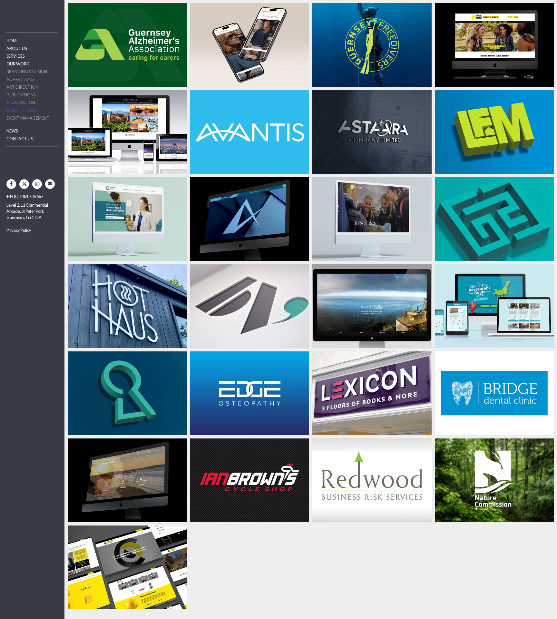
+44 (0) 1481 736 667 (24, 196)
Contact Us (19, 138)
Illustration (20, 102)
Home (12, 40)
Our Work (17, 63)
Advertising (20, 79)
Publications (20, 94)
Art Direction (22, 87)
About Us (16, 48)
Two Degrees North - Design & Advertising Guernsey (32, 12)
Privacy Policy (18, 230)
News (12, 130)
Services (15, 56)
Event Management (28, 118)
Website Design (22, 110)
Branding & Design (26, 71)
